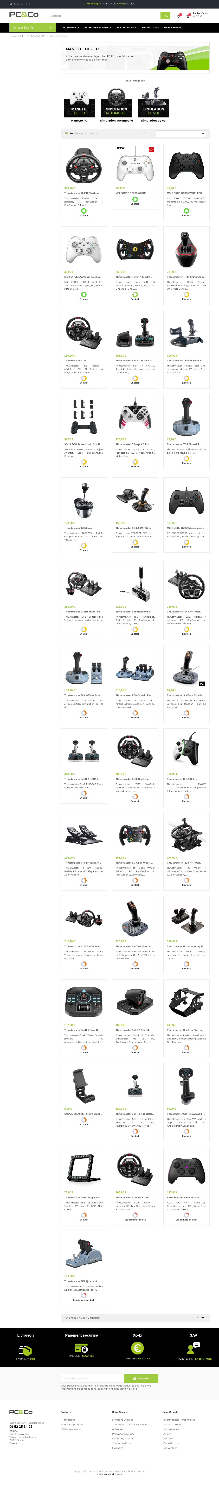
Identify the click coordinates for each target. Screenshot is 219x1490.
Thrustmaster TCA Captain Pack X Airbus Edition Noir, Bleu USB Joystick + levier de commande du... (134, 695)
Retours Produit (173, 1424)
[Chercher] (165, 15)
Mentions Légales (122, 1419)
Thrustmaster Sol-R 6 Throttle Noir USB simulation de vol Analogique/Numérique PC (133, 1030)
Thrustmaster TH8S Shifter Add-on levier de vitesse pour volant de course (186, 277)
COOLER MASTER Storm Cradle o (82, 1113)
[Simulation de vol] (154, 101)
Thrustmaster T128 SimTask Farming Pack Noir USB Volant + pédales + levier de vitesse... (134, 779)
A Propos (117, 1429)
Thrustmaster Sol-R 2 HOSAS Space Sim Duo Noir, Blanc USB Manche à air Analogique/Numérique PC (82, 779)
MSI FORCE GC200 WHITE (131, 193)
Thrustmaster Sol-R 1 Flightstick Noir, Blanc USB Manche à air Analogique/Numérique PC (134, 1113)
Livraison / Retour (122, 1438)
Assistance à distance (109, 1474)
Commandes (171, 1429)
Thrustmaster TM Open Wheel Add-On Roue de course (133, 862)
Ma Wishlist (170, 1447)
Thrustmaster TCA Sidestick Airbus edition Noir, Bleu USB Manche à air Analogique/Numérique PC (184, 444)
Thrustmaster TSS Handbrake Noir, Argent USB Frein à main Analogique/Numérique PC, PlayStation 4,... (133, 611)
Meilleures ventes (71, 1429)
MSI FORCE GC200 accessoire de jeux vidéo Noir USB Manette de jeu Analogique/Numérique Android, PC (186, 528)
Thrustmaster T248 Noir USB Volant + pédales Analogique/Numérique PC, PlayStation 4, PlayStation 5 (183, 611)
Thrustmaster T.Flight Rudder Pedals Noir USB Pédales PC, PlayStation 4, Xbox (81, 862)
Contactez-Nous (121, 1443)
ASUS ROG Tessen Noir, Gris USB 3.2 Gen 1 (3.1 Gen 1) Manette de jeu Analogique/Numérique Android (83, 444)
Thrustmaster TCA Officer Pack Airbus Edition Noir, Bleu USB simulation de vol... (82, 695)
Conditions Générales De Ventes (131, 1424)
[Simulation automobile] (116, 101)
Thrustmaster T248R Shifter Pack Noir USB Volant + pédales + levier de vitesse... (83, 611)
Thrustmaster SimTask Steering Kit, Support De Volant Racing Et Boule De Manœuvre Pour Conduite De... (186, 1030)
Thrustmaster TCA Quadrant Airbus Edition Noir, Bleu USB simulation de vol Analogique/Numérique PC (81, 1281)
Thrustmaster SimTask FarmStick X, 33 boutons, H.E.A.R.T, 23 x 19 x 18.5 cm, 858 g (135, 946)
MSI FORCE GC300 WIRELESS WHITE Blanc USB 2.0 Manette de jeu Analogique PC (83, 277)
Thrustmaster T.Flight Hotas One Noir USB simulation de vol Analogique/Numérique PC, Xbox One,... (186, 360)
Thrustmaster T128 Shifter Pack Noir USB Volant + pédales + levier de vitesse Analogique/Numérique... (82, 946)
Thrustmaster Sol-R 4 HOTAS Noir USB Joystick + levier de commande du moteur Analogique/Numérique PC (135, 360)
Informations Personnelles (179, 1419)
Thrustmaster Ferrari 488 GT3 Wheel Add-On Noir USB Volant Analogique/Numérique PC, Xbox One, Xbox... (135, 277)
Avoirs (167, 1433)
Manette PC (79, 120)
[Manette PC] (79, 101)
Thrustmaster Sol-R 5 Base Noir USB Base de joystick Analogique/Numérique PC (82, 1030)
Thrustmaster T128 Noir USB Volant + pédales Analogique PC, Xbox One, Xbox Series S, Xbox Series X (186, 862)
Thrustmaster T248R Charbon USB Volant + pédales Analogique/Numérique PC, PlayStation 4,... (81, 193)
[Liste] (71, 133)
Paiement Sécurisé (123, 1433)
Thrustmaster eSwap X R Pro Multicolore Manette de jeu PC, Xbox (134, 444)
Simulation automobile (116, 120)
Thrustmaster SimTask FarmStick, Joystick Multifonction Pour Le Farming (186, 695)
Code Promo (171, 1443)
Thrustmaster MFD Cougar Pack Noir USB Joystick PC (82, 1197)
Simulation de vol (153, 120)
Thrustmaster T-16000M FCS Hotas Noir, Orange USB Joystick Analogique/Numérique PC (135, 528)
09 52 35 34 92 (20, 1426)
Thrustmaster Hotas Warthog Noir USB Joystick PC (186, 946)
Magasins (117, 1447)
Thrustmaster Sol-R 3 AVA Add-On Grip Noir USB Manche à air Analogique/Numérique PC (185, 1113)
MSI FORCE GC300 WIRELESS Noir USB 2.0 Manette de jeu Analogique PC (184, 193)
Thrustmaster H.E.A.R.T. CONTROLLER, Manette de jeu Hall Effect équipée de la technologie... (185, 779)
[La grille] (66, 133)
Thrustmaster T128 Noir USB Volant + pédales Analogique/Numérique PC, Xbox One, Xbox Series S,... (135, 1197)
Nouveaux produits (72, 1424)
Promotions (68, 1419)
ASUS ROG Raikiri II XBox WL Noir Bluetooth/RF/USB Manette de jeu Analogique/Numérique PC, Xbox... (185, 1197)
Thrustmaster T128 (75, 360)
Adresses (168, 1438)
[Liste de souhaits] (178, 16)
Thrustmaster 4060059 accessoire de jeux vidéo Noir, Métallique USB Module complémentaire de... (82, 528)
